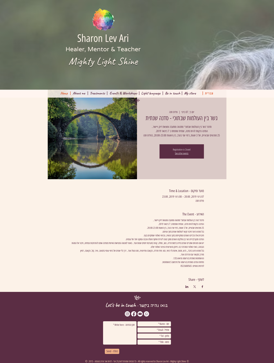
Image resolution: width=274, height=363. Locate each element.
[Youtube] (140, 313)
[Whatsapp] (146, 313)
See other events (181, 153)
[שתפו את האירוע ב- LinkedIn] (186, 286)
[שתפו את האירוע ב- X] (194, 286)
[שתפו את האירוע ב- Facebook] (202, 286)
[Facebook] (133, 313)
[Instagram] (127, 313)
